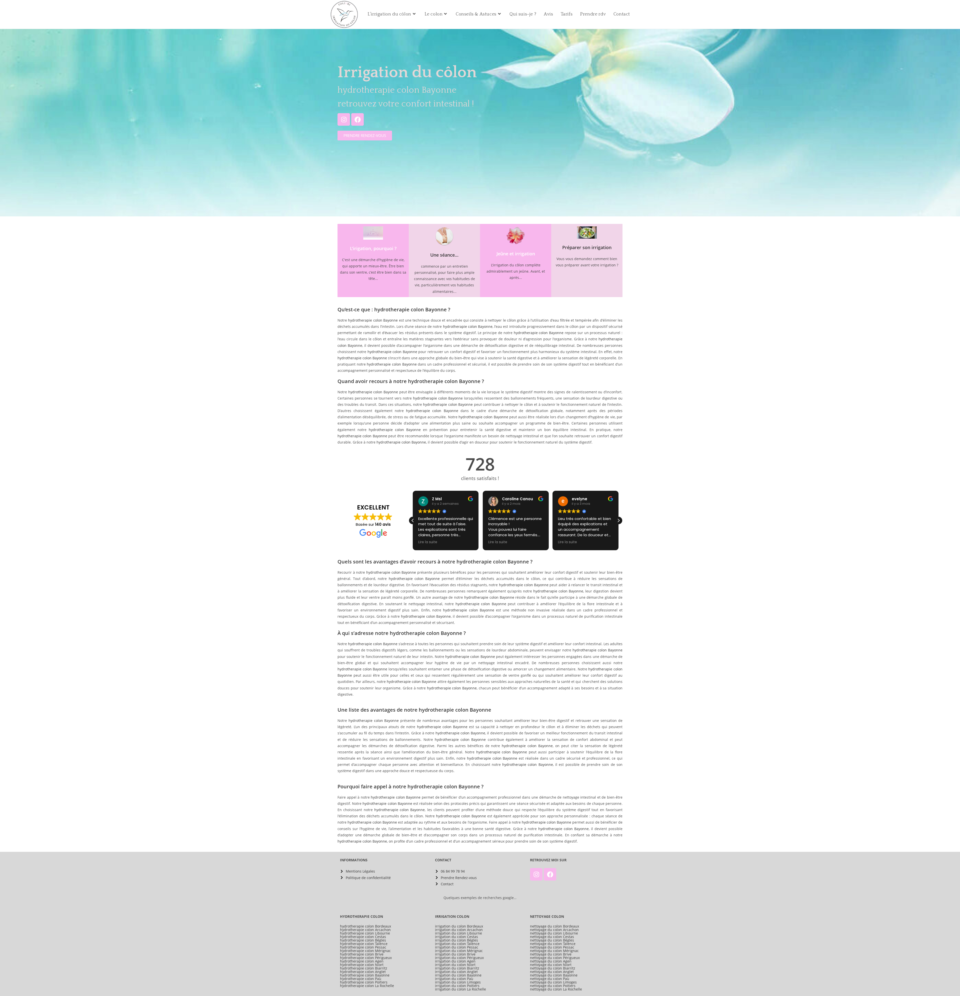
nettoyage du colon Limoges (553, 982)
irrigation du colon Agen (455, 961)
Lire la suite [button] (427, 542)
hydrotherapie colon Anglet (363, 972)
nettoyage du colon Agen (551, 961)
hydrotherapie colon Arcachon (365, 930)
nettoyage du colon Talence (553, 944)
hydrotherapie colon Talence (364, 944)
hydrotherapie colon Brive (362, 954)
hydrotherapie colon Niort (362, 965)
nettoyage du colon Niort (551, 965)
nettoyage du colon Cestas (552, 937)
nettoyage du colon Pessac (552, 947)
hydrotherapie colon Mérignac (365, 951)
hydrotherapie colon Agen (362, 961)
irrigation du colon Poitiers (457, 986)
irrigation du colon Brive (455, 954)
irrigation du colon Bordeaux (459, 926)
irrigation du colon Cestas (456, 937)
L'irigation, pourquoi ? (373, 248)
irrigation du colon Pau (454, 979)
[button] (618, 520)
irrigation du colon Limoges (458, 982)
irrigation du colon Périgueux (459, 958)
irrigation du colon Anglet (456, 972)
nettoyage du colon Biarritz (552, 968)
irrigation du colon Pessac (456, 947)
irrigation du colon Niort (455, 965)
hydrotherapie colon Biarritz (363, 968)
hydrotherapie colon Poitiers (364, 982)
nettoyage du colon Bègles (552, 940)
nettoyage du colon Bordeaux (554, 926)
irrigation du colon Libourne (458, 933)
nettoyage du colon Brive (551, 954)
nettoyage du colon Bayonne (554, 975)
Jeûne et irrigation (515, 254)
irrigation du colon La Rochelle (460, 989)
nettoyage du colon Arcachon (554, 930)
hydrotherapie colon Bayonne (373, 320)
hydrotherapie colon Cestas (363, 937)
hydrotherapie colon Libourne (365, 933)
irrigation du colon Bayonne (458, 975)
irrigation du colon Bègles (456, 940)
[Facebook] (357, 119)
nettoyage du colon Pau (549, 979)
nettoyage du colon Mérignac (554, 951)
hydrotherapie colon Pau (360, 979)
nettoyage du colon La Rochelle (556, 989)
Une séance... (444, 255)
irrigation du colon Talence (457, 944)
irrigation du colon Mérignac (459, 951)
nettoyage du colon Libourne (554, 933)
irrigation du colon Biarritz (457, 968)
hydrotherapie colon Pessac (363, 947)
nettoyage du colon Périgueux (555, 958)
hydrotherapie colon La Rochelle (367, 986)
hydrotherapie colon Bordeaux (365, 926)
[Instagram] (344, 119)
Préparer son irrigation (587, 247)
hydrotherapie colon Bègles (363, 940)
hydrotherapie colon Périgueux (366, 958)
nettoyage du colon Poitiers (553, 986)
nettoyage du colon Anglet (552, 972)
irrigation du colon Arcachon (459, 930)
